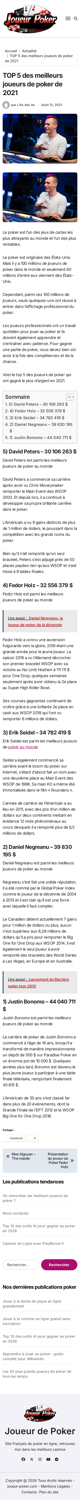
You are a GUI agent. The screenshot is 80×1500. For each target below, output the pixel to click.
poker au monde (23, 747)
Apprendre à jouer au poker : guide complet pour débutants (33, 1356)
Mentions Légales (56, 1486)
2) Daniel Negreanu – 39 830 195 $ (41, 427)
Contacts (29, 1492)
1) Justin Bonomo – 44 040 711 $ (41, 437)
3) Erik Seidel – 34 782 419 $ (37, 417)
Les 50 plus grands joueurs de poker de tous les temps (37, 1373)
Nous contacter (16, 1213)
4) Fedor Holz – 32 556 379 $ (37, 411)
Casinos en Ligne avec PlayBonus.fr (33, 1243)
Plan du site (48, 1492)
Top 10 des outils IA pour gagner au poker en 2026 (39, 1228)
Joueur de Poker (40, 1431)
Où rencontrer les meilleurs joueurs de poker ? (35, 1198)
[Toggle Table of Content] (68, 397)
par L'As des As (23, 105)
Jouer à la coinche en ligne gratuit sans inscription (36, 1321)
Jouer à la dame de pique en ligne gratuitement (32, 1303)
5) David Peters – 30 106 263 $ (38, 404)
